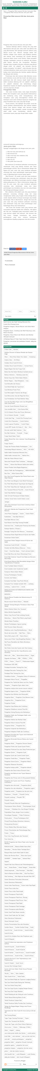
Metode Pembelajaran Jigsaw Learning (15, 624)
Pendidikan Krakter (9, 676)
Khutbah (23, 545)
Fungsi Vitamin (8, 443)
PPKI (30, 658)
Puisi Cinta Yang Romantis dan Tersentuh (16, 836)
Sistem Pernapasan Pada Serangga (14, 906)
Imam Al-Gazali (29, 490)
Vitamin (15, 1027)
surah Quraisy (31, 1054)
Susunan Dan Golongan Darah (12, 966)
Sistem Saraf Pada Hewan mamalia (14, 912)
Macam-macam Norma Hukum (13, 601)
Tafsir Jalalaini (20, 973)
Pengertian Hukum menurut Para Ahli (14, 722)
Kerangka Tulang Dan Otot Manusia (14, 531)
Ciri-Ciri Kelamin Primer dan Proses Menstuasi (17, 412)
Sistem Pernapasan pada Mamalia (14, 909)
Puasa (12, 833)
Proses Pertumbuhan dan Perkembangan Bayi (17, 830)
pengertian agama (9, 1045)
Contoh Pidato (25, 424)
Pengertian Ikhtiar (9, 725)
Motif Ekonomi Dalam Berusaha (13, 627)
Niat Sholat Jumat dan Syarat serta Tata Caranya (18, 648)
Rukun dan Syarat (26, 855)
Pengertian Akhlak (25, 691)
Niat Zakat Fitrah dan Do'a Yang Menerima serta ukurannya (17, 651)
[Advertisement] (18, 32)
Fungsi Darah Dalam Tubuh (12, 436)
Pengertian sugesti (29, 788)
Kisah (6, 551)
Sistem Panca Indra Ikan (11, 888)
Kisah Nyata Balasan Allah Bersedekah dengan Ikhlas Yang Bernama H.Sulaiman (19, 562)
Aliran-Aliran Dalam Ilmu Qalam (18, 357)
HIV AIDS (31, 449)
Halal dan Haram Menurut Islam (13, 458)
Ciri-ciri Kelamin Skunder (11, 415)
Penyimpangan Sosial (29, 806)
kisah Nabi (7, 1036)
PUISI (6, 661)
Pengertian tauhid (9, 791)
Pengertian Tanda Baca (11, 758)
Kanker (22, 513)
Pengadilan (24, 679)
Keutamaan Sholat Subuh (11, 537)
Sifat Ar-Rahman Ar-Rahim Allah (13, 873)
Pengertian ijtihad (26, 785)
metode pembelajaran (18, 1039)
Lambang (30, 584)
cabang (18, 1030)
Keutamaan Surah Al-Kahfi (11, 545)
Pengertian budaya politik (11, 767)
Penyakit (15, 794)
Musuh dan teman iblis (10, 633)
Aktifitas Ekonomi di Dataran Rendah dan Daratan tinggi (18, 353)
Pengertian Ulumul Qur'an (11, 761)
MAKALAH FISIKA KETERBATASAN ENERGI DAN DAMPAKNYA (19, 590)
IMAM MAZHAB (30, 470)
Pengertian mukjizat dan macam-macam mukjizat (18, 688)
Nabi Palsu (22, 633)
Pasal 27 (18, 661)
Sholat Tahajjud (22, 867)
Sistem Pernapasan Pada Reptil (13, 903)
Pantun (12, 661)
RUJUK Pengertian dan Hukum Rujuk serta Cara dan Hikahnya (19, 842)
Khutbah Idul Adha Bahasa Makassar (14, 548)
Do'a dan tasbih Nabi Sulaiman (13, 430)
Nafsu (28, 633)
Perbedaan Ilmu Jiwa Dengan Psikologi (23, 809)
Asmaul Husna (28, 366)
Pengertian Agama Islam (11, 691)
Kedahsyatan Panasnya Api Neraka (25, 525)
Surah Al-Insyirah (9, 946)
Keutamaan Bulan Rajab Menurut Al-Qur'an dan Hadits (19, 534)
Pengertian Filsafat (9, 703)
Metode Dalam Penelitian (11, 621)
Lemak (23, 587)
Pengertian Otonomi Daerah (24, 743)
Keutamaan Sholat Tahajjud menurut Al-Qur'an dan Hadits (18, 541)
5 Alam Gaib (7, 349)
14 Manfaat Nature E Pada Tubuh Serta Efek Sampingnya (19, 339)
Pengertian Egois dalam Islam (20, 685)
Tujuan (27, 1018)
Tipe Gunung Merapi (10, 1015)
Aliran (6, 357)
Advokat (15, 349)
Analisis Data (8, 360)
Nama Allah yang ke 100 (11, 636)
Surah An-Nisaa (29, 955)
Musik (30, 630)
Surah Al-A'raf (8, 930)
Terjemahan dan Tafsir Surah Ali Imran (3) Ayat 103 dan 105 (20, 1011)
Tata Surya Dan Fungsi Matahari (13, 991)
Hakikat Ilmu (25, 455)
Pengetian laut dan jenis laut (24, 791)
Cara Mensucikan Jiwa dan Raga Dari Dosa (16, 396)
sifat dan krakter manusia (17, 1051)
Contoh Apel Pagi (9, 418)
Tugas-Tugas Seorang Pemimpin (13, 1018)
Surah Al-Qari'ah (20, 949)
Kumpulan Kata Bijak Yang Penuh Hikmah (16, 581)
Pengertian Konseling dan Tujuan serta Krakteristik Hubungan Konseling (18, 735)
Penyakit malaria (9, 800)
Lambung (7, 587)
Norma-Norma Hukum (23, 655)
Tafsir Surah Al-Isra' (9, 976)
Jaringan (6, 502)
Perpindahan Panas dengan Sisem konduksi (16, 812)
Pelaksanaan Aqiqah (28, 661)
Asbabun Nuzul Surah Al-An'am (13, 363)
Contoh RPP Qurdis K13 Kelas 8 (13, 427)
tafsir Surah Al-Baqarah (23, 1057)
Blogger (23, 1060)
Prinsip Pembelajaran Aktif (21, 818)
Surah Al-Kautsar (9, 949)
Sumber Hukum (8, 927)
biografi (12, 1030)
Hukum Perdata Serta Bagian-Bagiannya (15, 467)
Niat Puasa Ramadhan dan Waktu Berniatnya (17, 642)
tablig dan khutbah (9, 1057)
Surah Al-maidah (30, 952)
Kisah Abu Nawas (15, 551)
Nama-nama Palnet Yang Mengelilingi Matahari (17, 639)
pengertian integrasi (9, 1048)
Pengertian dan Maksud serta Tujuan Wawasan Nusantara (17, 774)
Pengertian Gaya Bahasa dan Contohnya (15, 706)
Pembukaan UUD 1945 (10, 664)
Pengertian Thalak (25, 758)
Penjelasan (7, 794)
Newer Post (8, 311)
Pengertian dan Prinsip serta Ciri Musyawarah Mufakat (19, 778)
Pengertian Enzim (20, 700)
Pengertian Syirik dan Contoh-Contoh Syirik (16, 755)
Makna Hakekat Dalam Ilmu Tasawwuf (15, 609)
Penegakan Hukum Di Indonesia (26, 676)
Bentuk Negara (8, 381)
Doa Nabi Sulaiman (9, 433)
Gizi (31, 446)
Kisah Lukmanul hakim (27, 551)
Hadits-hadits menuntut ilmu (12, 455)
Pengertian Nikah (9, 743)
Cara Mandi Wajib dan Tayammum (14, 387)
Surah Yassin (19, 963)
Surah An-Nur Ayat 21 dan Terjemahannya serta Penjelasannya (17, 959)
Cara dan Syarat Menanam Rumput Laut (15, 406)
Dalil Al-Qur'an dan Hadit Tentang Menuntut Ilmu (16, 322)
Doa (25, 430)
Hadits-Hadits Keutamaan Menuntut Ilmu (15, 452)
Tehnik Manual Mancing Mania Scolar (15, 997)
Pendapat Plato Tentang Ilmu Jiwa (14, 673)
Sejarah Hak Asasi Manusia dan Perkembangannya (18, 864)
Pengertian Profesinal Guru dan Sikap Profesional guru (19, 749)
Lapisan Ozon (15, 587)
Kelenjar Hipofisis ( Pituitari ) (12, 528)
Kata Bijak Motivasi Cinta (11, 519)
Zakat (6, 1030)
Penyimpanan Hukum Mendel (12, 806)
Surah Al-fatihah (8, 952)
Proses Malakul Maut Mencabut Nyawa (15, 827)
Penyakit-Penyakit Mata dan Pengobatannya (17, 803)
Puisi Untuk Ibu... (9, 839)
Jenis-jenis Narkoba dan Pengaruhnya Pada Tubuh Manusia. (18, 510)
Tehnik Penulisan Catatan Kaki (13, 1000)
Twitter (24, 249)
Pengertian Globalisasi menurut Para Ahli (15, 709)
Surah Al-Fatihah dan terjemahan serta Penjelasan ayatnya (18, 942)
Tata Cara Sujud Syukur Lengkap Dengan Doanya (18, 988)
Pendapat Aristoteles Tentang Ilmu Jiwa (15, 667)
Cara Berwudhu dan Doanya (12, 383)
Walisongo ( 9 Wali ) (25, 1027)
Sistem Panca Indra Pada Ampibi (13, 891)
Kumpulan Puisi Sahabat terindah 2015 (15, 584)
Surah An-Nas (19, 955)
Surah (31, 927)
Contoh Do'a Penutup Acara (11, 324)
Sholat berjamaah (9, 870)
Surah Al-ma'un (19, 952)
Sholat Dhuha (13, 867)
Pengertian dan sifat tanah (11, 785)
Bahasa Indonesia (9, 375)
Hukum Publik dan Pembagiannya (13, 470)
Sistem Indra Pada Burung (11, 885)
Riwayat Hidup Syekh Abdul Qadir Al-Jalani (16, 852)
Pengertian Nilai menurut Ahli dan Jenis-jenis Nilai (22, 11)
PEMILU (24, 658)
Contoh (22, 415)
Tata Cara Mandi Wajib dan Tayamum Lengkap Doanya (19, 979)
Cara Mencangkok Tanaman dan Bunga (15, 392)
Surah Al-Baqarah (9, 939)
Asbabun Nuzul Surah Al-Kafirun (13, 366)
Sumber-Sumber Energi (21, 927)
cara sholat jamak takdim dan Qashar (15, 1033)
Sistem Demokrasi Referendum (13, 882)
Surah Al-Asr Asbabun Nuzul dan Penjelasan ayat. (18, 936)
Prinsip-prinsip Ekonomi (11, 824)
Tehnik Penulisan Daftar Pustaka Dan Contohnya (18, 1003)
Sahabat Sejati (16, 858)
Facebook (12, 249)
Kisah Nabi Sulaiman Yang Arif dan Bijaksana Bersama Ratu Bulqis (19, 557)
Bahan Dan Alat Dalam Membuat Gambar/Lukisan (18, 372)
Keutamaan (30, 531)
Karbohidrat (7, 516)
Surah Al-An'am (18, 930)
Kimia (28, 548)
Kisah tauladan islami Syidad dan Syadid (15, 569)
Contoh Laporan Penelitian (11, 424)
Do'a (30, 427)
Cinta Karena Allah (23, 409)
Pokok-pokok (8, 818)
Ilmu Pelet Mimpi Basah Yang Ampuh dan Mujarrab (18, 484)
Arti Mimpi (17, 360)
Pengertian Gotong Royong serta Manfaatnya (17, 712)
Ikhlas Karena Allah (17, 473)
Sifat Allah (30, 870)
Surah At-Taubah (9, 963)
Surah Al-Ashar (8, 933)
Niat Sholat (7, 645)
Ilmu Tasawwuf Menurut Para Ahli (13, 490)
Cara (27, 381)
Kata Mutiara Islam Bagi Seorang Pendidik (16, 522)
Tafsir (12, 973)
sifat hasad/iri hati (9, 1054)
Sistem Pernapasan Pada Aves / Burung (15, 897)
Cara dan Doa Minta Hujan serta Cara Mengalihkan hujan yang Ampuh (18, 402)
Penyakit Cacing (24, 794)
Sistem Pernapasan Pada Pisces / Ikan (15, 900)
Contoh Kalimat (24, 421)
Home (5, 11)
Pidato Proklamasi (24, 815)
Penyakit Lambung (9, 797)
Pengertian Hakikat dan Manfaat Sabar (15, 719)
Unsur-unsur (7, 1027)
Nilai (13, 655)
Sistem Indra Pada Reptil (28, 885)
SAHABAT (7, 858)
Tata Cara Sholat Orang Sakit (12, 985)
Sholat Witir (32, 867)
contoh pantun (31, 1033)
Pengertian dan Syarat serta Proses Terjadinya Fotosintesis (17, 781)
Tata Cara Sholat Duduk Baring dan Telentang (17, 982)
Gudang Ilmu (20, 2)
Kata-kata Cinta (8, 525)
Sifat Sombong (8, 876)
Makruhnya (7, 618)
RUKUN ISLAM (8, 846)
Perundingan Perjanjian (10, 815)
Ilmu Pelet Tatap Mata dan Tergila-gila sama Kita (18, 487)
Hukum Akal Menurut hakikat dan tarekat (21, 464)
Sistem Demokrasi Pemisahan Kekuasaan (16, 879)
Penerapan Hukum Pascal (11, 679)
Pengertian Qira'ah (9, 752)
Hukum (6, 464)
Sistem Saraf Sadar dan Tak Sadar (14, 915)
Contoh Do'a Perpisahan (11, 421)
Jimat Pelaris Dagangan (11, 513)
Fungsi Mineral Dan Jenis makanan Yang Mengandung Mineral (19, 439)
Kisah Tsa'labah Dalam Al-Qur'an (13, 566)
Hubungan (30, 461)
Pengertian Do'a (8, 700)
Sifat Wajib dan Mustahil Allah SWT (25, 876)
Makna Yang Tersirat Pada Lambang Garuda (16, 615)
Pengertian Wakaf (26, 761)
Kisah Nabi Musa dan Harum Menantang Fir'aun (17, 554)
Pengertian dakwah (26, 767)
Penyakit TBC (21, 797)
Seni (5, 867)
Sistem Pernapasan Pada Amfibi (13, 894)
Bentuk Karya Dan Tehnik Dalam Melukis (16, 378)
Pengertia (7, 685)
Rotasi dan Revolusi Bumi (11, 855)
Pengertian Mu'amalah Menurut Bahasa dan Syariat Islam (18, 739)
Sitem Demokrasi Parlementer (12, 918)
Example (19, 433)
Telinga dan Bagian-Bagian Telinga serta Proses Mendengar (17, 1007)
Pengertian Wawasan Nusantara (13, 764)
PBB (19, 658)
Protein (6, 833)
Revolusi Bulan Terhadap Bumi (21, 849)
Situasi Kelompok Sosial (11, 921)
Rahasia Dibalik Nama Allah (23, 846)
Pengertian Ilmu (20, 725)
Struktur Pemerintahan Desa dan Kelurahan (16, 924)
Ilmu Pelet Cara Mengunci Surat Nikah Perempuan (18, 481)
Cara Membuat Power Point (12, 390)
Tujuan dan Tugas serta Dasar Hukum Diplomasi (18, 1024)
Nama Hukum (24, 636)
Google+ (19, 249)
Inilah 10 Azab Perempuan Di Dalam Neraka (16, 496)
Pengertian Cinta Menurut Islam (24, 697)
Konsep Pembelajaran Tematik (13, 575)
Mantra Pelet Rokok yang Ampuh (22, 618)
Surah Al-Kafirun (20, 946)
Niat (34, 639)
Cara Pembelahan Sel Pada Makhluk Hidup (16, 398)
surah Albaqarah (20, 1054)
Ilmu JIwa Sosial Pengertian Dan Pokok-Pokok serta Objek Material (19, 477)
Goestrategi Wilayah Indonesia (13, 449)
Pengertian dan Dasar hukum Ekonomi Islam (17, 770)
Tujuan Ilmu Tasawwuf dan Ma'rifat (14, 1021)
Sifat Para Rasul (28, 873)
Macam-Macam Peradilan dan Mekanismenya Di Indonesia (18, 598)
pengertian (29, 1039)
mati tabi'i (7, 1039)
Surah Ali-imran (8, 955)
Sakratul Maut (26, 858)
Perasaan (7, 809)
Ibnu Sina (7, 473)
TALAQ (6, 973)
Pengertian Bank (9, 697)
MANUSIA (7, 594)
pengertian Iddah (9, 1042)
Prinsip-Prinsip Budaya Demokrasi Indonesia (17, 821)
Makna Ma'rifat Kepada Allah (12, 612)
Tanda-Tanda (21, 976)
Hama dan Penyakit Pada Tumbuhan (14, 461)
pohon (6, 1051)
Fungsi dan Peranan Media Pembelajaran (16, 446)
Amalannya (32, 357)
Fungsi (26, 433)
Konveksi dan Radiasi (10, 578)
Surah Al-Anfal (29, 930)
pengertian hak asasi (22, 1045)
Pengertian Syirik (21, 752)
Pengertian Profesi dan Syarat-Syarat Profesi (17, 746)
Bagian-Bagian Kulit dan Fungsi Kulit (14, 369)
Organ (32, 655)
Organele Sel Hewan (10, 658)
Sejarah (6, 861)
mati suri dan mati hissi (28, 1036)
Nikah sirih (7, 655)
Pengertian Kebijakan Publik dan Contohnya (16, 731)
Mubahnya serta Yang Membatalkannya (15, 630)
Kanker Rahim (30, 513)
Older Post (32, 311)
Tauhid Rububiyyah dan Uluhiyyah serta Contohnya (18, 994)
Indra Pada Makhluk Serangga (12, 493)
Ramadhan (7, 849)
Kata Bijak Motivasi (18, 516)
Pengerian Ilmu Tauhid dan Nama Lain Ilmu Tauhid (18, 682)
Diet (26, 427)
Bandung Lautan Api (22, 375)
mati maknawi (16, 1036)
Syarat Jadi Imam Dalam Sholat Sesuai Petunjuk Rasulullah (18, 969)
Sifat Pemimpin (20, 870)
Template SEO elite (32, 1069)
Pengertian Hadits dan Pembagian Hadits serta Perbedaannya (17, 716)
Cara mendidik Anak (10, 409)
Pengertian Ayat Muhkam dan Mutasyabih (16, 694)
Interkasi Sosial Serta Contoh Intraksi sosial (16, 499)
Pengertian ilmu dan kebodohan (13, 788)
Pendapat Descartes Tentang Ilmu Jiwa (15, 670)
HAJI (25, 449)
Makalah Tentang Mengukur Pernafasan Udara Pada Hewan (19, 605)
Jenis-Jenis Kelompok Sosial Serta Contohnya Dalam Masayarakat (19, 505)
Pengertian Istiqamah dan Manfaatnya (15, 728)
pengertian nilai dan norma (24, 1048)
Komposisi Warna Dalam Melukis (13, 572)
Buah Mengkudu (19, 381)
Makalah (26, 601)
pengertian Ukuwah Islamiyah (24, 1042)
